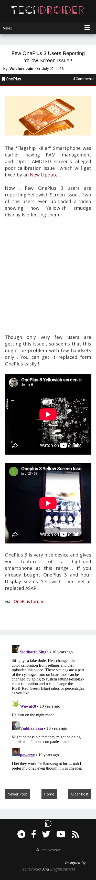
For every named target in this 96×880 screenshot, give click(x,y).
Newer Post (17, 794)
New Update (44, 175)
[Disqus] (48, 707)
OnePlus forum (28, 601)
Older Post (80, 794)
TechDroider (50, 849)
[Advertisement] (48, 279)
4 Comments (83, 79)
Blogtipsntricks (62, 869)
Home (49, 794)
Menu (7, 28)
